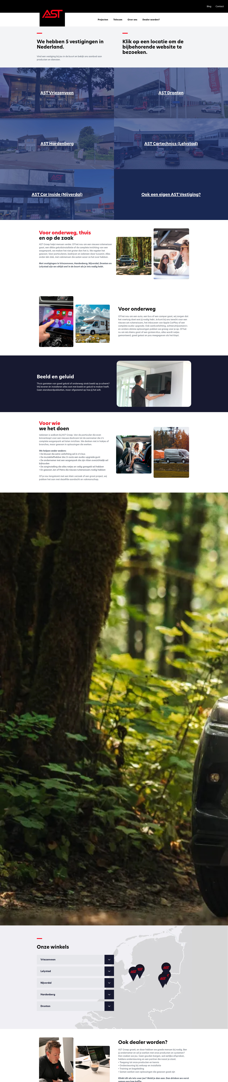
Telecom (117, 19)
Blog (209, 6)
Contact (220, 6)
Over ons (132, 19)
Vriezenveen (48, 959)
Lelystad (46, 971)
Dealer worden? (151, 19)
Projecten (103, 19)
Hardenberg (48, 994)
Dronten (45, 1006)
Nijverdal (46, 982)
